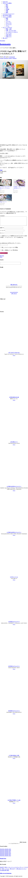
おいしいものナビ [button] (7, 27)
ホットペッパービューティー (16, 867)
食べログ (5, 38)
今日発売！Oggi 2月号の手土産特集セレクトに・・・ (19, 188)
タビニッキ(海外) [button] (7, 16)
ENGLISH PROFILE (14, 292)
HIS (3, 868)
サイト (1, 233)
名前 (2, 227)
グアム (7, 26)
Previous (2, 255)
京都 (7, 7)
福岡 (7, 12)
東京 (7, 4)
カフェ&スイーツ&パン (12, 32)
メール (2, 230)
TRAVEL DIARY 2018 (5, 850)
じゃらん (7, 868)
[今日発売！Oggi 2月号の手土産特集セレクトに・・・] (19, 182)
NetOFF (2, 867)
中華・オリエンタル (11, 30)
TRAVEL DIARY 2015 (5, 854)
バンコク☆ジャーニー (8, 13)
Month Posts (3, 858)
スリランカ (8, 24)
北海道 (7, 9)
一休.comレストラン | (21, 868)
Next (1, 257)
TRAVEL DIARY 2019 (5, 849)
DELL (6, 867)
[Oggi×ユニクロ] (6, 197)
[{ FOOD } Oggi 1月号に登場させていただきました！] (6, 182)
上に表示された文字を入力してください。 (11, 243)
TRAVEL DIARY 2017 (5, 851)
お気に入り (8, 36)
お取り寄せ (8, 35)
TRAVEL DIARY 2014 (5, 855)
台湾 (7, 19)
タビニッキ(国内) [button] (7, 3)
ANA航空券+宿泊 (4, 870)
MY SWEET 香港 (7, 15)
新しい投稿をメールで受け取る (10, 250)
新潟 (7, 6)
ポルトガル (8, 22)
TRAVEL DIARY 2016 (5, 853)
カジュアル (8, 33)
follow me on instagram (5, 873)
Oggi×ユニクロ (3, 201)
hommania (5, 44)
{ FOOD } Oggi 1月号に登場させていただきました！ (5, 188)
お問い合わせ (14, 293)
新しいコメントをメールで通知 (10, 247)
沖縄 (7, 10)
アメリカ (8, 21)
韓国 (7, 18)
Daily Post (5, 1)
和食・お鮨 (8, 29)
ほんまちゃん (14, 284)
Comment (2, 215)
